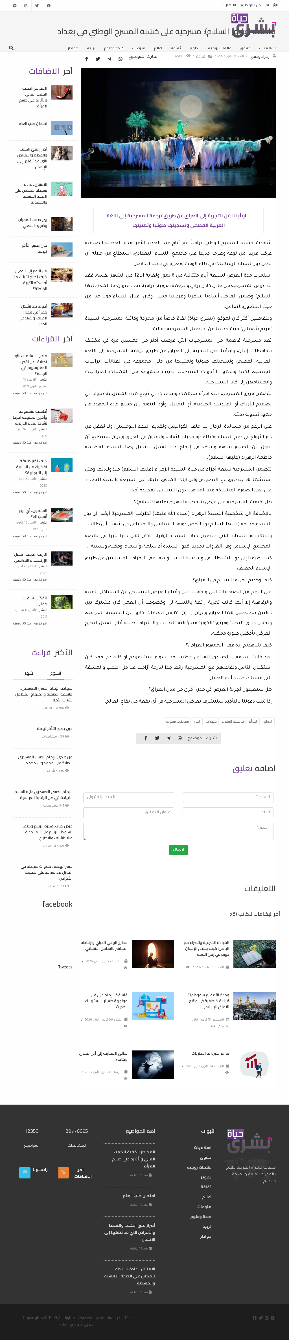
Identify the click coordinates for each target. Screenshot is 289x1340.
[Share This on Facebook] (86, 59)
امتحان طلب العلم (33, 123)
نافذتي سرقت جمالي (35, 601)
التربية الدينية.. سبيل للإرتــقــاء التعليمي (30, 557)
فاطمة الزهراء (233, 721)
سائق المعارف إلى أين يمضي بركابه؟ (103, 1056)
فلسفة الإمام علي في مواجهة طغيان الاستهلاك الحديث (106, 1000)
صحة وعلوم (114, 48)
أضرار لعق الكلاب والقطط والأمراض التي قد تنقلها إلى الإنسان (32, 158)
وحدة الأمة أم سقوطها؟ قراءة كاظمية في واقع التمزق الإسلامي (208, 1000)
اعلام (158, 48)
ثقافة (176, 48)
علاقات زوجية (219, 48)
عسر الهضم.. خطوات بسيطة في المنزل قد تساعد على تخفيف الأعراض (47, 872)
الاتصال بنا (228, 4)
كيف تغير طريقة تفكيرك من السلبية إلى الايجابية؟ (31, 466)
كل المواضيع (251, 4)
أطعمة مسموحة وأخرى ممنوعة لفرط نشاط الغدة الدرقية (30, 417)
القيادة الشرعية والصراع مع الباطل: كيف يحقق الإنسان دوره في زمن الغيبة (206, 948)
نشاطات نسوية (177, 721)
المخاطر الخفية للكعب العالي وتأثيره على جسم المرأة (33, 97)
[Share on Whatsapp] (120, 59)
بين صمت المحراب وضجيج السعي (32, 222)
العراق (268, 721)
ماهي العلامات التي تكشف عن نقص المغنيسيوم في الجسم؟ (30, 364)
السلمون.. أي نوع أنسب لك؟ (33, 513)
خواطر (73, 48)
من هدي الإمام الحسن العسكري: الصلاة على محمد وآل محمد (45, 760)
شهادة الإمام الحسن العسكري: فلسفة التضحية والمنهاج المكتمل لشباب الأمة (44, 694)
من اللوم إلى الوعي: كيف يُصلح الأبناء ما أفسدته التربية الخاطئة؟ (30, 279)
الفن (197, 721)
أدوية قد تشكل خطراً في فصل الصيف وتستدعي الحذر (33, 315)
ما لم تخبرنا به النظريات (210, 1053)
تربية (91, 48)
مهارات (211, 721)
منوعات (138, 48)
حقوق (245, 48)
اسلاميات (267, 48)
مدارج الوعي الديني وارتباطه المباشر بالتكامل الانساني (104, 945)
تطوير (194, 48)
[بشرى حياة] (254, 25)
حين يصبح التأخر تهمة (34, 248)
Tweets (65, 966)
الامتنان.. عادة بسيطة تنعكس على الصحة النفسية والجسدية (31, 193)
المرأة (253, 721)
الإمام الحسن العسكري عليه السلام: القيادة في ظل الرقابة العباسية (43, 794)
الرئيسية (272, 4)
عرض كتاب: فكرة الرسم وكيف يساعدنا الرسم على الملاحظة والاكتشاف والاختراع (48, 832)
